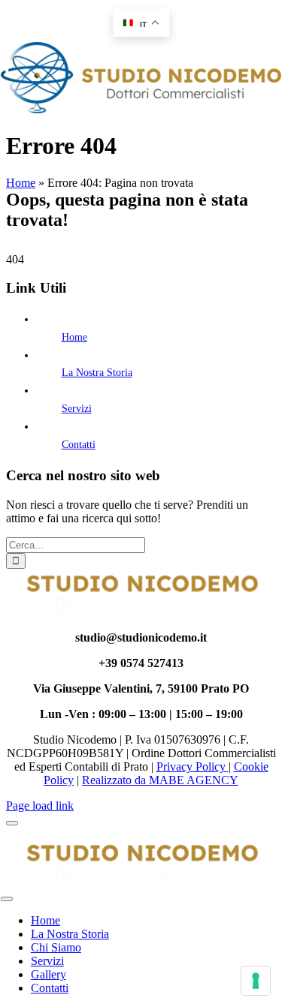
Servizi (77, 408)
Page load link (40, 805)
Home (20, 182)
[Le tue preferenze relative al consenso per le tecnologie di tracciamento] (255, 980)
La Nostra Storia (97, 372)
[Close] (12, 823)
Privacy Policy (192, 766)
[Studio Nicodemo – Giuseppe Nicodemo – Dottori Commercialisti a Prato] (141, 109)
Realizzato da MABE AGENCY (160, 780)
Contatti (79, 444)
